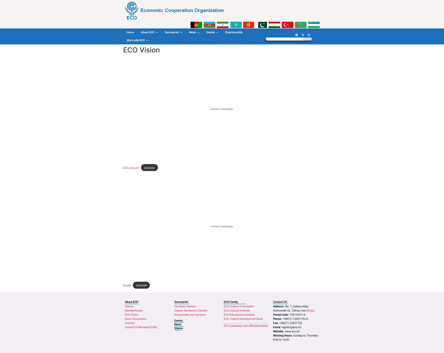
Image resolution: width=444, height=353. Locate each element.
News (192, 32)
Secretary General (185, 306)
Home (130, 32)
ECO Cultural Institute (237, 310)
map (310, 310)
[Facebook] (296, 34)
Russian (127, 285)
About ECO (147, 32)
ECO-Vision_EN (131, 167)
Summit (130, 323)
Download (149, 167)
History (129, 306)
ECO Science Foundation (239, 306)
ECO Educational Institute (239, 314)
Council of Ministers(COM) (141, 327)
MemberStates (134, 310)
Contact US (280, 302)
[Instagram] (308, 34)
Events (210, 32)
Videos (178, 328)
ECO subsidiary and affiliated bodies (246, 326)
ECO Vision (131, 314)
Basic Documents (135, 319)
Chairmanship (233, 32)
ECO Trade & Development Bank (243, 319)
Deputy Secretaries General (190, 310)
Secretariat (172, 32)
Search (307, 39)
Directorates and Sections (190, 314)
